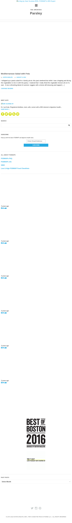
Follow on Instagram (7, 204)
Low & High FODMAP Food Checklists (15, 168)
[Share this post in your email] (6, 208)
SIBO (3, 165)
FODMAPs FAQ (6, 158)
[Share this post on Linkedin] (4, 208)
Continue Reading (7, 88)
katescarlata (8, 77)
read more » (5, 109)
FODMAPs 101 (6, 162)
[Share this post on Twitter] (3, 208)
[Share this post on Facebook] (1, 208)
